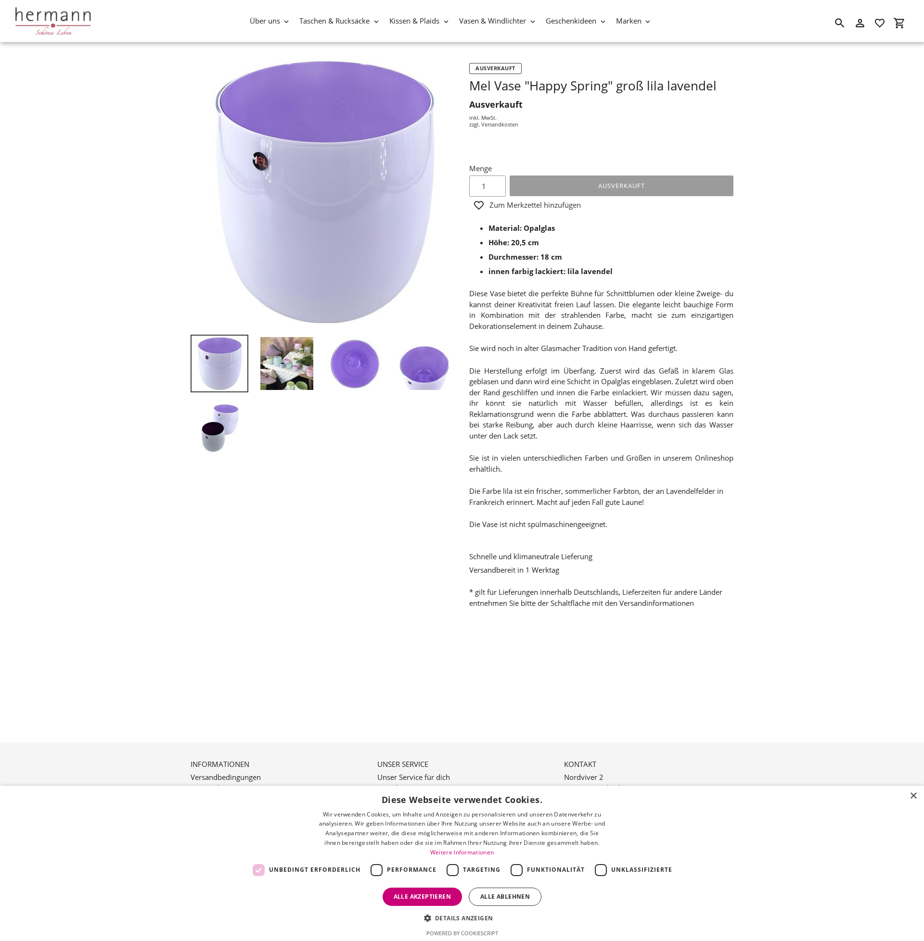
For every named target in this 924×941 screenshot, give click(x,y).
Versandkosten (499, 124)
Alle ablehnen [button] (505, 896)
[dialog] (462, 863)
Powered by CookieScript (462, 933)
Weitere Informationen (462, 852)
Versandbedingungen (226, 777)
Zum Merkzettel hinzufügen (535, 205)
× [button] (913, 796)
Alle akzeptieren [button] (422, 896)
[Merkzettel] (879, 23)
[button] (462, 918)
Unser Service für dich (413, 777)
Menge (480, 168)
